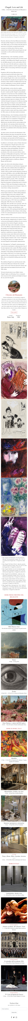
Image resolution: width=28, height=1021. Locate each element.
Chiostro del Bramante (14, 295)
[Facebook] (11, 1017)
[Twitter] (14, 1017)
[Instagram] (16, 1017)
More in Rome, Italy (14, 728)
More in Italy (14, 864)
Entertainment (14, 924)
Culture (14, 854)
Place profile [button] (14, 312)
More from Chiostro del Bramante (14, 596)
